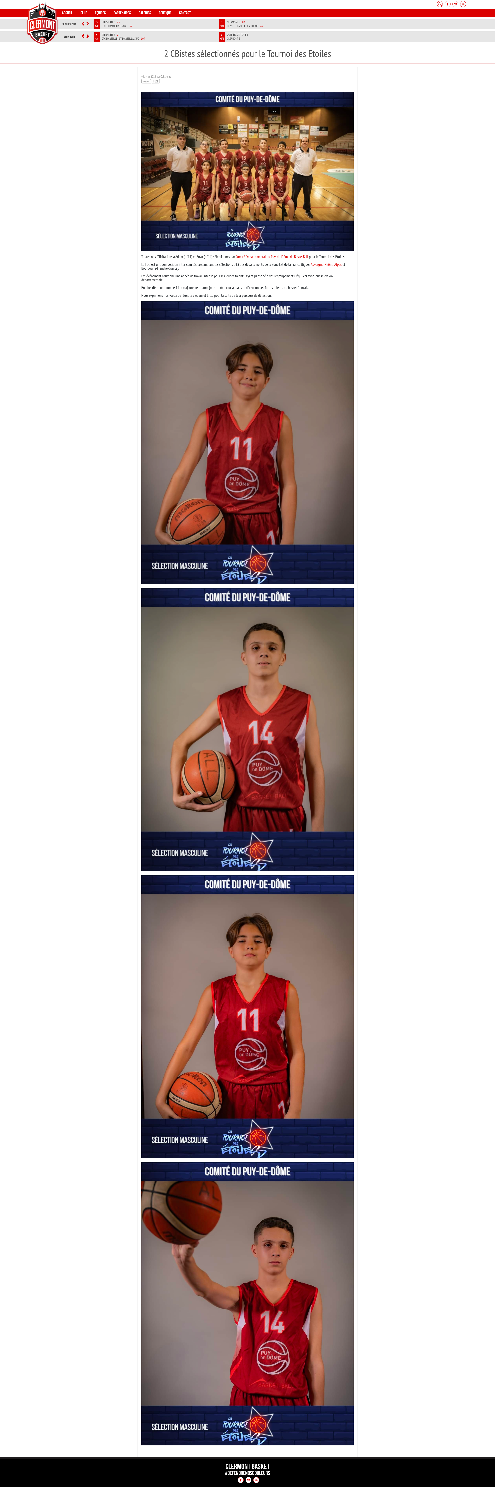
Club (83, 13)
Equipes (100, 13)
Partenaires (122, 13)
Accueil (67, 13)
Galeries (145, 13)
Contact (185, 13)
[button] (82, 24)
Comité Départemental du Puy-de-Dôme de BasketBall (272, 256)
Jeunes (146, 81)
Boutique (165, 13)
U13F (155, 81)
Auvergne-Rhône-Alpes (326, 264)
